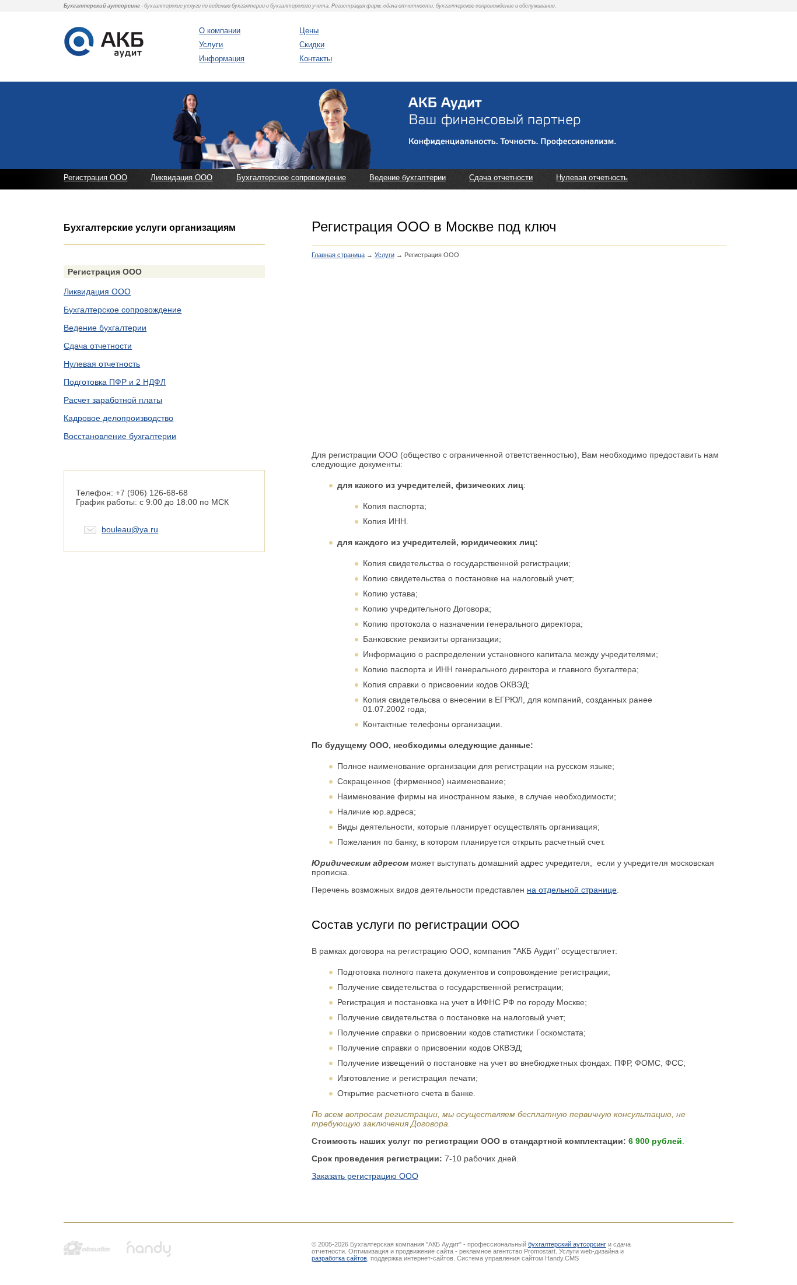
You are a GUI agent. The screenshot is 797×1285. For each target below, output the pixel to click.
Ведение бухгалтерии (407, 177)
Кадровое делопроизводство (118, 418)
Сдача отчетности (501, 177)
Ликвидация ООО (181, 177)
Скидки (311, 44)
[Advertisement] (519, 360)
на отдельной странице (572, 889)
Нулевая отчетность (592, 177)
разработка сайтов (339, 1258)
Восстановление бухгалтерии (120, 436)
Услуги (211, 44)
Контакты (315, 58)
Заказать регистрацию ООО (365, 1176)
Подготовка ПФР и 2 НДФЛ (115, 382)
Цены (309, 30)
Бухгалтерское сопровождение (291, 177)
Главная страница (338, 254)
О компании (219, 30)
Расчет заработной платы (113, 400)
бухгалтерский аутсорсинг (567, 1244)
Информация (221, 58)
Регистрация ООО (95, 177)
